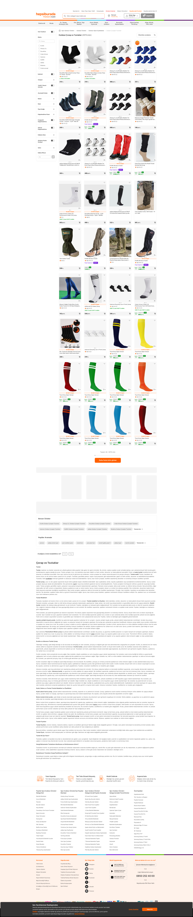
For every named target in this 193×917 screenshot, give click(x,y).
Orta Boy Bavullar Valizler (92, 802)
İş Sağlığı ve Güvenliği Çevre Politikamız (47, 886)
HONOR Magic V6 (139, 848)
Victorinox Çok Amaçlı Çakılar (68, 827)
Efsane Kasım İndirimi (139, 805)
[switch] (53, 32)
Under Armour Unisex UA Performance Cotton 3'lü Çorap (68, 214)
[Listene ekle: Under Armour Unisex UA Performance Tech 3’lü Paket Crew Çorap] (154, 275)
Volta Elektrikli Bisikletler (67, 810)
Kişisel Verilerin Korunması (43, 877)
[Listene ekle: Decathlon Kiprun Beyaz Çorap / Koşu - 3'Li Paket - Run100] (104, 42)
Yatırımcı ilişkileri (40, 869)
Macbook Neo (138, 817)
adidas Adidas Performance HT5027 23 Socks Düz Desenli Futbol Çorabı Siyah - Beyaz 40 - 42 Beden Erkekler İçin (120, 212)
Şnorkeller (112, 813)
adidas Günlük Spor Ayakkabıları (69, 799)
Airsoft (111, 844)
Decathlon (43, 51)
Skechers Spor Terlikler (67, 847)
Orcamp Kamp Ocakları (67, 824)
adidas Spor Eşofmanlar (67, 830)
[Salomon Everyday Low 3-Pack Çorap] (95, 334)
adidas (42, 62)
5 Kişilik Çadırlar (114, 821)
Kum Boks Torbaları (115, 827)
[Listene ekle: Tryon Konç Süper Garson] (129, 320)
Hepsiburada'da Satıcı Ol (150, 11)
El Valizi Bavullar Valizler (91, 816)
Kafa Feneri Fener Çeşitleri (92, 804)
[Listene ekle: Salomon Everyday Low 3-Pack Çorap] (129, 275)
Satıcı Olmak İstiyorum (66, 866)
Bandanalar (113, 807)
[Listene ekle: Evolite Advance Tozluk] (104, 88)
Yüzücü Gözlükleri (41, 847)
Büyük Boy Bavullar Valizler (92, 799)
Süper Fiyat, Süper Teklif (88, 11)
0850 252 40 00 (145, 875)
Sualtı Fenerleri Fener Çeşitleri (93, 830)
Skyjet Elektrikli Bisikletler (67, 821)
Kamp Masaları (40, 844)
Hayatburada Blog (65, 863)
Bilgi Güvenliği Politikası (42, 880)
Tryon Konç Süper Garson (117, 351)
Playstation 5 (137, 822)
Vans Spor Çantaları (66, 841)
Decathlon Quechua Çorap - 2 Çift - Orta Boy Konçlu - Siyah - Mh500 (94, 214)
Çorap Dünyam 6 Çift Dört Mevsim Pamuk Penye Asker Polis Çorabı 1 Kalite (119, 259)
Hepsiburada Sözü (139, 794)
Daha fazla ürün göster (108, 460)
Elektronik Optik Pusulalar (116, 799)
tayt (74, 584)
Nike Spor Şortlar (65, 850)
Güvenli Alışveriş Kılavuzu (43, 883)
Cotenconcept (44, 68)
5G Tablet (136, 828)
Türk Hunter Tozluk (65, 258)
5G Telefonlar (137, 831)
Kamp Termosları (40, 816)
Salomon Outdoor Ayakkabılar (68, 807)
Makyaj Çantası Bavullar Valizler (93, 821)
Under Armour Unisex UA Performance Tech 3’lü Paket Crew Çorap (144, 305)
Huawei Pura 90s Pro (139, 814)
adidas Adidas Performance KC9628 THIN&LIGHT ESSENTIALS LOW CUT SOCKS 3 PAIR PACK (70, 164)
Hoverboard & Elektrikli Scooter (44, 838)
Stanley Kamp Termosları (67, 796)
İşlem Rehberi (64, 886)
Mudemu (43, 65)
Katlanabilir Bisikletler (115, 816)
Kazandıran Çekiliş (139, 819)
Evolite (42, 45)
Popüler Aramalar (138, 800)
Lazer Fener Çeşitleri (90, 807)
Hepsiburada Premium (135, 11)
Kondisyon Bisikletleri (42, 830)
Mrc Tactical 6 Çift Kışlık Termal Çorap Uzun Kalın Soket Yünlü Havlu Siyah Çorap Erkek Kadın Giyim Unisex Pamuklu (70, 352)
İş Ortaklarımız (40, 866)
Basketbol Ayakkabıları (116, 824)
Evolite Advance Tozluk (91, 120)
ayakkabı (49, 578)
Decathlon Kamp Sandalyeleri (68, 816)
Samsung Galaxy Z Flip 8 (140, 842)
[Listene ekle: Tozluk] (79, 229)
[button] (70, 82)
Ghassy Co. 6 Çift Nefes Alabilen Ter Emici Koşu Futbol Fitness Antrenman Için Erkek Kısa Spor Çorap (120, 71)
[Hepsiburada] (45, 14)
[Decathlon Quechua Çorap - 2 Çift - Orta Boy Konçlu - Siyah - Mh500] (95, 196)
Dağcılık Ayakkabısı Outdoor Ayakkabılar (96, 833)
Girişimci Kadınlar (110, 11)
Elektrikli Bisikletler (41, 796)
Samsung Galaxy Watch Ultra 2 (142, 845)
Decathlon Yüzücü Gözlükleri (68, 833)
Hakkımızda (39, 863)
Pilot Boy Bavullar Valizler (92, 850)
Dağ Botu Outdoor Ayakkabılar (93, 847)
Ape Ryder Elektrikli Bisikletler (68, 819)
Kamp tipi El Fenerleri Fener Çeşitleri (94, 813)
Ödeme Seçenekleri (66, 880)
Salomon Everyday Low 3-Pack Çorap (120, 304)
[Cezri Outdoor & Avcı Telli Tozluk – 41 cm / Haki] (145, 196)
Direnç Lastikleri (114, 802)
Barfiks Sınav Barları (41, 827)
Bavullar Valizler (40, 804)
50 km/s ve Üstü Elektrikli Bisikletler (94, 824)
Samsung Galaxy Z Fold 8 (141, 836)
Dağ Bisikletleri (114, 804)
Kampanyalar (100, 11)
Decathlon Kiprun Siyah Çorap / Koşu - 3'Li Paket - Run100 (70, 73)
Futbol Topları (39, 835)
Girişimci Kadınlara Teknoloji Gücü (70, 875)
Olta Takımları (40, 824)
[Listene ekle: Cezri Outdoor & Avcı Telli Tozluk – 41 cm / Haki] (154, 182)
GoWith (42, 59)
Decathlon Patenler (66, 844)
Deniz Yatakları (114, 847)
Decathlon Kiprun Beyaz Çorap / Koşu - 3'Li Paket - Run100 (95, 73)
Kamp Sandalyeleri (41, 821)
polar (93, 634)
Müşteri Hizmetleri (122, 11)
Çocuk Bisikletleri (41, 799)
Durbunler (112, 833)
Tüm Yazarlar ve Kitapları (140, 797)
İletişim (38, 889)
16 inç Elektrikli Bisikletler (91, 819)
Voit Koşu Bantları (65, 835)
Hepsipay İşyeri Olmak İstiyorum (69, 869)
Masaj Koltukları (114, 819)
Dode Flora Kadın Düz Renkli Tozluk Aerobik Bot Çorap (144, 164)
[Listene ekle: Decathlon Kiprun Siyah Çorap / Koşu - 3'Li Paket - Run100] (79, 42)
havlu (95, 704)
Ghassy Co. (44, 48)
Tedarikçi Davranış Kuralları (68, 872)
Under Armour (44, 54)
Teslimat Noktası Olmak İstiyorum (69, 877)
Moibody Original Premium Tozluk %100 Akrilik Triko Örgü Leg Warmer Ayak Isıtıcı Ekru (145, 118)
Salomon (43, 57)
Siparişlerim (76, 11)
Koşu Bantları (39, 807)
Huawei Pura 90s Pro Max (141, 811)
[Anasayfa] (60, 30)
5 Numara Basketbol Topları (92, 844)
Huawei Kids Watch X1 (140, 808)
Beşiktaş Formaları (41, 833)
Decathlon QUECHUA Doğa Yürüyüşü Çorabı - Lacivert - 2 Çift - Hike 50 (70, 120)
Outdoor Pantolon (114, 838)
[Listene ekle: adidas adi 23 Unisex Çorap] (104, 275)
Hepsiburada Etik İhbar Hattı (145, 883)
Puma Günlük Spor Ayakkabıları (69, 802)
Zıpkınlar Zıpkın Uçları (115, 810)
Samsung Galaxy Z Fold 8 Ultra (142, 839)
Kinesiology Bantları (115, 835)
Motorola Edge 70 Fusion (140, 825)
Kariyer (38, 875)
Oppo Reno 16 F (138, 833)
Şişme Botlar (113, 796)
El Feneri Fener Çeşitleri (91, 796)
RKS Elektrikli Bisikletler (67, 804)
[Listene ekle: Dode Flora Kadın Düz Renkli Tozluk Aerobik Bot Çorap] (154, 134)
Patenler (38, 802)
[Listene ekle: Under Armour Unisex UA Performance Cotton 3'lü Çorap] (79, 182)
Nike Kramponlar (65, 813)
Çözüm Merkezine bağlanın (145, 865)
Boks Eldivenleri (114, 850)
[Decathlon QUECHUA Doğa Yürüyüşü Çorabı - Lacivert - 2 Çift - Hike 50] (70, 102)
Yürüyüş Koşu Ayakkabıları (43, 850)
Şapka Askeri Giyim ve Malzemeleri (94, 827)
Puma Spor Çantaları (66, 838)
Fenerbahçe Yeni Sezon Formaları (45, 810)
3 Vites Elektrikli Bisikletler (92, 810)
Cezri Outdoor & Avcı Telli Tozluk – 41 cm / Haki (145, 212)
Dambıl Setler (39, 841)
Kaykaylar (112, 841)
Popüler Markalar (138, 802)
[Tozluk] (70, 242)
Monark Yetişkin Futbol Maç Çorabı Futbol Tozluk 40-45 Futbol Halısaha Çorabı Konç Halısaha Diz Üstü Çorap (70, 305)
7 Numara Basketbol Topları (92, 841)
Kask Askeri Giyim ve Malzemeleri (94, 835)
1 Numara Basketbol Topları (92, 838)
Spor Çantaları (113, 830)
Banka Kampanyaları (66, 883)
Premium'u (47, 17)
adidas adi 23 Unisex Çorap (92, 306)
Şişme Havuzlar (40, 813)
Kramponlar (39, 819)
